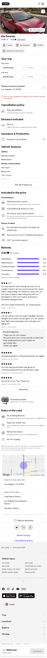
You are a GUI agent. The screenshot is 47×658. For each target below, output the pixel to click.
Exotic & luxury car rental (11, 569)
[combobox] (44, 88)
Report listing (23, 535)
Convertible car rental (33, 566)
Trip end (4, 72)
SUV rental (5, 547)
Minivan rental (30, 572)
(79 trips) (21, 39)
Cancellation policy (23, 540)
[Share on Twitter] (17, 527)
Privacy (26, 644)
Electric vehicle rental (10, 572)
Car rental (5, 563)
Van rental (5, 566)
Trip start (5, 63)
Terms (19, 644)
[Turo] (6, 3)
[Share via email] (23, 527)
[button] (41, 4)
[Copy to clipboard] (30, 527)
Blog (23, 589)
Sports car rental (31, 569)
